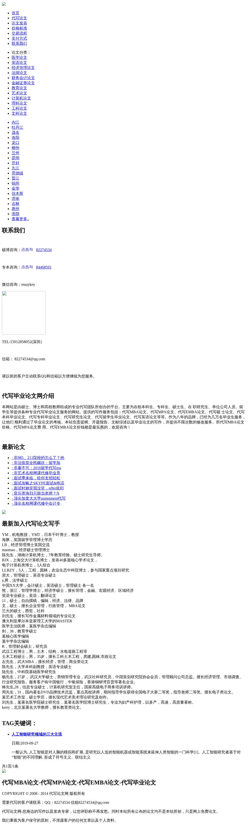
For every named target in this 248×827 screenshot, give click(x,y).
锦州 (15, 183)
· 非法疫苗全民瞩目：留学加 (36, 463)
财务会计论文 (23, 78)
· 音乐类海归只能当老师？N (35, 493)
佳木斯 (17, 193)
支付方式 (19, 38)
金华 (15, 188)
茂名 (15, 132)
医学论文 (19, 57)
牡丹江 (17, 127)
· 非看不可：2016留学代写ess (36, 468)
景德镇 (17, 173)
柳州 (15, 148)
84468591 (44, 267)
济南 (15, 198)
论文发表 (19, 23)
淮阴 (15, 214)
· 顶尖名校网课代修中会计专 (36, 503)
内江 (15, 122)
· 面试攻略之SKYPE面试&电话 (38, 483)
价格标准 (19, 28)
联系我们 (19, 43)
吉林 (15, 204)
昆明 (15, 158)
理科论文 (19, 103)
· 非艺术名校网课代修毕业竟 (36, 473)
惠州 (15, 209)
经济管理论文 (23, 68)
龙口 (15, 143)
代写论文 (19, 18)
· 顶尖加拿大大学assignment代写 (39, 498)
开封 (15, 163)
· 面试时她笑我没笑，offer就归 (38, 488)
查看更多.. (20, 219)
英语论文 (19, 62)
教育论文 (19, 88)
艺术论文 (19, 93)
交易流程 (19, 33)
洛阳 (15, 137)
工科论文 (19, 108)
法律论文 (19, 73)
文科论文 (19, 113)
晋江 (15, 178)
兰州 (15, 153)
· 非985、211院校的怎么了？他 (38, 458)
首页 (15, 13)
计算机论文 (21, 98)
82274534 (44, 250)
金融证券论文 (23, 83)
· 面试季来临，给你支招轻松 (36, 478)
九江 (15, 168)
